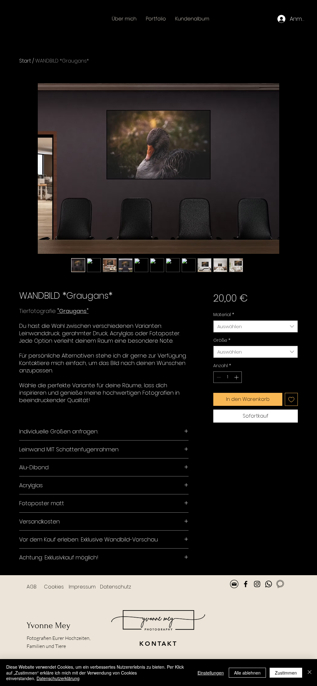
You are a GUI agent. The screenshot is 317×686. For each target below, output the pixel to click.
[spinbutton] (227, 377)
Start (25, 60)
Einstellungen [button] (211, 673)
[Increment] (237, 377)
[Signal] (280, 584)
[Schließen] (309, 672)
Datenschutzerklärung (58, 678)
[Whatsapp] (268, 584)
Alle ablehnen (247, 673)
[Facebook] (245, 584)
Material (223, 315)
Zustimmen (286, 673)
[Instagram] (257, 584)
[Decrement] (218, 377)
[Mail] (234, 584)
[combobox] (255, 326)
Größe (221, 340)
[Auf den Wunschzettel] (291, 399)
